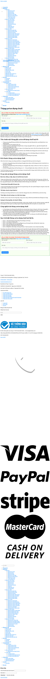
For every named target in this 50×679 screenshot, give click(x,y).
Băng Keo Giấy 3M (9, 74)
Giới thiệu (7, 102)
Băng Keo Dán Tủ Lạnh (12, 62)
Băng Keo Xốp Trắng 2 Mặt (13, 47)
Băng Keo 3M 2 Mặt (9, 70)
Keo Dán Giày (8, 80)
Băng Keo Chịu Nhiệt (9, 58)
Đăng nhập (3, 675)
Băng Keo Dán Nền (12, 24)
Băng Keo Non (11, 56)
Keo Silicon (7, 78)
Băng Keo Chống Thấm (13, 53)
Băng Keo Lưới (11, 54)
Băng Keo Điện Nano (9, 48)
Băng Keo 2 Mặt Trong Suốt (14, 44)
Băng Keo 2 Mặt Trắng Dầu (13, 43)
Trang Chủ (5, 7)
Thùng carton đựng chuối (36, 134)
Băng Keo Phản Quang (12, 37)
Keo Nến (7, 79)
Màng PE (10, 25)
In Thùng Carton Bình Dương (14, 93)
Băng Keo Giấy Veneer (12, 36)
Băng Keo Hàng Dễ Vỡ (12, 15)
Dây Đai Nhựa (11, 27)
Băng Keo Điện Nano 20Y (13, 51)
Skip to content (3, 1)
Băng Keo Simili (11, 20)
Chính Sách (5, 96)
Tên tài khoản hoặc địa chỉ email (7, 670)
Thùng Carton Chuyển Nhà (13, 86)
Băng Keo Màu (11, 13)
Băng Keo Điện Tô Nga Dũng (14, 49)
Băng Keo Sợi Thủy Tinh (13, 59)
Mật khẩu (2, 672)
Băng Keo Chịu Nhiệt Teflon (14, 60)
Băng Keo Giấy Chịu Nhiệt (13, 34)
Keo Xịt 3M (7, 71)
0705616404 (5, 61)
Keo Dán (5, 77)
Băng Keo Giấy (8, 28)
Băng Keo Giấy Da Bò (12, 31)
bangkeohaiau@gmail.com (6, 281)
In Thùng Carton (11, 92)
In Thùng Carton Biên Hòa (13, 95)
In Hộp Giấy (7, 91)
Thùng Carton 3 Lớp (12, 84)
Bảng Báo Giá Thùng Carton (14, 90)
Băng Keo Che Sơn (12, 32)
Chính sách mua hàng (7, 296)
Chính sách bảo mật (9, 99)
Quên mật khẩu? (3, 677)
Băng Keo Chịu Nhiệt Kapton (14, 61)
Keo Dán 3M (8, 68)
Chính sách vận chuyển (7, 298)
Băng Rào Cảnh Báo (12, 55)
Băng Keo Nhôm (11, 65)
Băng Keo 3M (6, 66)
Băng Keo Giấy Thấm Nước (14, 33)
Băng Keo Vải (11, 21)
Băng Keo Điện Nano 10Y (13, 50)
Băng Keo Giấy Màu (12, 30)
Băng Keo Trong (11, 10)
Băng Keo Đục (11, 11)
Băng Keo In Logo (11, 16)
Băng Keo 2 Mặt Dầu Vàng (13, 41)
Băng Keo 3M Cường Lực (10, 73)
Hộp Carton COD (9, 89)
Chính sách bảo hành (7, 295)
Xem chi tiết (2, 337)
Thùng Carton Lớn (11, 87)
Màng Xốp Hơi (11, 26)
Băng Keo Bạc (11, 64)
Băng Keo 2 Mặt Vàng (12, 39)
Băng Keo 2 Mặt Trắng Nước (14, 42)
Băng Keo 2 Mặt (8, 38)
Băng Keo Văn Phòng (9, 19)
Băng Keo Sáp (11, 22)
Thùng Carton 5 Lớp (12, 85)
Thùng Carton (6, 81)
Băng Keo (5, 8)
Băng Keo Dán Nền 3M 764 (11, 76)
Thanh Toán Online (9, 97)
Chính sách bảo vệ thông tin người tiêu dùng (12, 297)
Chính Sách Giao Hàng (10, 98)
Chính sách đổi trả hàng (8, 293)
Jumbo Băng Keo (11, 18)
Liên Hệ (4, 100)
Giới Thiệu (5, 304)
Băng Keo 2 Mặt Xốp (12, 45)
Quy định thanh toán (7, 292)
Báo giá (4, 105)
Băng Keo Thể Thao (12, 14)
